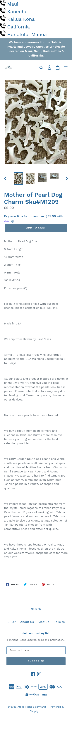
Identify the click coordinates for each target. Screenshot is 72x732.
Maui (12, 4)
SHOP (12, 622)
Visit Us (43, 622)
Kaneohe (17, 11)
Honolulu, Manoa (27, 34)
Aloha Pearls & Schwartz (32, 706)
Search (36, 609)
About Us (27, 622)
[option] (18, 178)
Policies (59, 622)
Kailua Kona (21, 19)
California (18, 27)
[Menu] (66, 67)
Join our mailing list (36, 633)
